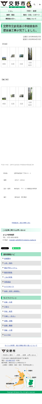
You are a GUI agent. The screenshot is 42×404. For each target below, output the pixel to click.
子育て (6, 307)
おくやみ (7, 335)
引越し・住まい (10, 316)
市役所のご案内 (8, 355)
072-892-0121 (10, 360)
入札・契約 (8, 263)
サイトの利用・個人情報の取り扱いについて (21, 345)
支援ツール (39, 4)
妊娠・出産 (8, 302)
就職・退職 (8, 321)
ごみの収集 (8, 277)
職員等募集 (8, 272)
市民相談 (7, 282)
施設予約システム (10, 268)
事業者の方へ (10, 19)
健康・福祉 (10, 15)
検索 (34, 4)
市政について (31, 19)
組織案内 (7, 258)
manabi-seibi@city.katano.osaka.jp (22, 240)
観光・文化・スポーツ (31, 15)
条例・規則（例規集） (12, 291)
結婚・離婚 (8, 325)
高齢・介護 (8, 330)
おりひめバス (9, 286)
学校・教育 (8, 311)
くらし (10, 11)
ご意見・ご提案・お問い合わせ (26, 355)
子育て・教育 (31, 11)
